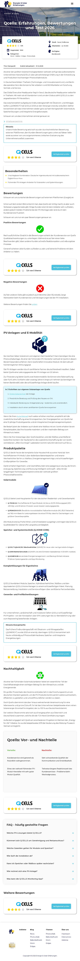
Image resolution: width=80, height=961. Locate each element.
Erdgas (32, 946)
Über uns (65, 930)
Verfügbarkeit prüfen (61, 154)
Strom (32, 943)
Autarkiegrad (22, 416)
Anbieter (7, 14)
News (32, 934)
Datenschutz (66, 937)
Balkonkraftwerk (36, 940)
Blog (32, 930)
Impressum (66, 934)
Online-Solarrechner (17, 394)
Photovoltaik (34, 937)
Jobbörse (65, 940)
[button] (72, 3)
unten (34, 304)
